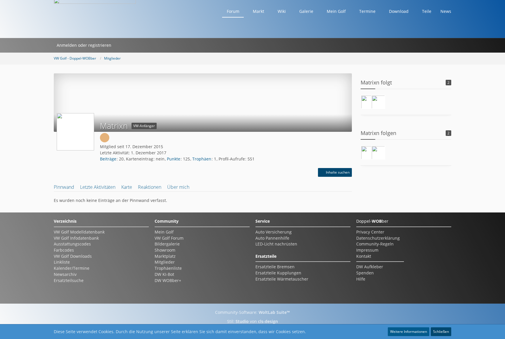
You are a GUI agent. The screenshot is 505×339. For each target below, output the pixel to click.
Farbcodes (64, 250)
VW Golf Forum (169, 238)
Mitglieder (165, 262)
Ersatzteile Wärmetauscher (281, 279)
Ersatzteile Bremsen (275, 266)
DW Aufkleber (369, 266)
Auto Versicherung (273, 232)
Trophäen (201, 159)
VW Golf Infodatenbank (76, 238)
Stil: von (252, 321)
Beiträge (108, 159)
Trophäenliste (168, 268)
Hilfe (360, 279)
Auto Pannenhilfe (272, 238)
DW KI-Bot (164, 274)
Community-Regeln (375, 244)
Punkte (173, 159)
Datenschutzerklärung (378, 238)
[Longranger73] (368, 102)
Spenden (365, 273)
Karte (126, 187)
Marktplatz (165, 256)
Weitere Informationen (408, 331)
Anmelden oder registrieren (84, 45)
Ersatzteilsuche (69, 280)
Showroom (165, 250)
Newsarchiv (65, 274)
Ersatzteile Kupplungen (278, 273)
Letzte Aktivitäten (97, 187)
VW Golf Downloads (73, 256)
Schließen (441, 331)
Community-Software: (252, 312)
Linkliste (62, 262)
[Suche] (121, 45)
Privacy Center (370, 232)
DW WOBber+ (168, 280)
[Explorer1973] (378, 102)
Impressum (367, 250)
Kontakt (363, 256)
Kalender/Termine (71, 268)
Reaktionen (149, 187)
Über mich (178, 187)
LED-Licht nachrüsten (276, 244)
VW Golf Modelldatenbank (79, 232)
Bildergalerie (167, 244)
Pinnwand (64, 187)
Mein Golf (164, 232)
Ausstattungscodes (72, 244)
